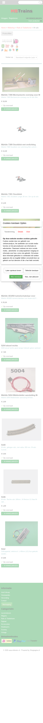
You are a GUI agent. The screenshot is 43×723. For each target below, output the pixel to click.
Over (28, 232)
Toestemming (9, 232)
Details (20, 232)
